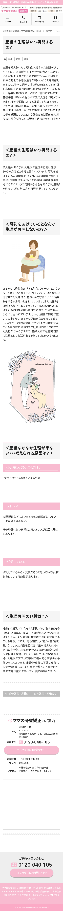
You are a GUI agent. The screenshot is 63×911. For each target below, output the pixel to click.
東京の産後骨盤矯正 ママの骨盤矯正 (35, 907)
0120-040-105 (34, 742)
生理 (10, 59)
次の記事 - (47, 693)
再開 (18, 59)
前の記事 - (18, 693)
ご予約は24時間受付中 (31, 750)
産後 (26, 59)
